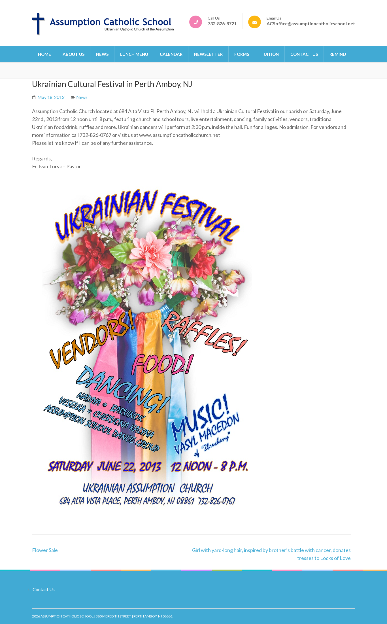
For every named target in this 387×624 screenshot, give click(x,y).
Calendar (171, 54)
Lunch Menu (134, 54)
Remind (337, 54)
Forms (241, 54)
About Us (73, 54)
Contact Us (304, 54)
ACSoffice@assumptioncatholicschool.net (311, 23)
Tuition (270, 54)
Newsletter (208, 54)
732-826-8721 (222, 23)
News (102, 54)
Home (44, 54)
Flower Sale (45, 550)
